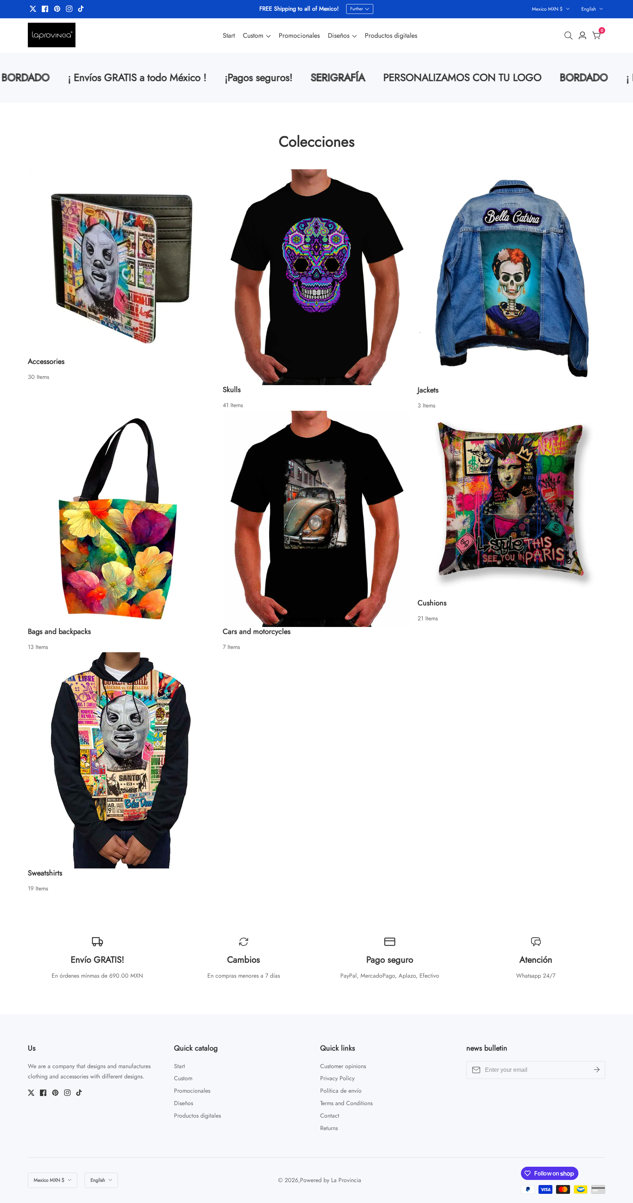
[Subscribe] (596, 1069)
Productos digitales (391, 35)
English (589, 8)
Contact (329, 1115)
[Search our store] (569, 36)
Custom (253, 35)
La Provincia (346, 1180)
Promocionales (299, 35)
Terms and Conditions (346, 1103)
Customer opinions (343, 1066)
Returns (329, 1128)
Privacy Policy (337, 1078)
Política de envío (341, 1090)
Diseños (338, 35)
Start (229, 35)
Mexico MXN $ (548, 8)
